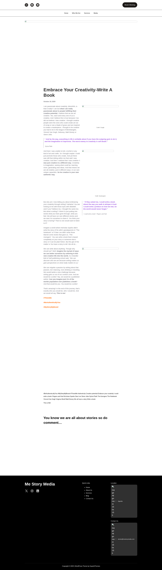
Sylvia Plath (93, 396)
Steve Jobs (85, 396)
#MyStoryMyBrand (64, 393)
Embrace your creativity (106, 393)
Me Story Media (40, 484)
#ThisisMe (73, 393)
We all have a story (80, 399)
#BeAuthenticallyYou (50, 393)
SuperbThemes (95, 566)
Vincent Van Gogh (50, 399)
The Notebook (112, 396)
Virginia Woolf (60, 399)
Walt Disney (70, 399)
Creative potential (92, 393)
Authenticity (82, 393)
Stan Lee (78, 396)
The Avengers (102, 396)
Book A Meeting (130, 5)
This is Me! (47, 403)
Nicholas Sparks (69, 396)
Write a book (91, 399)
